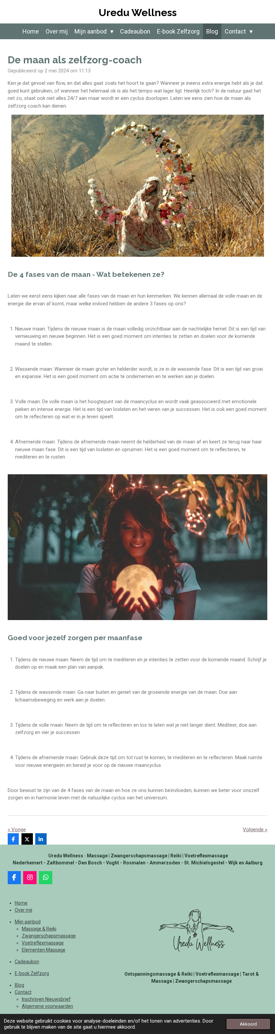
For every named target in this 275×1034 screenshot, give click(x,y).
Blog (19, 985)
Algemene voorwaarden (47, 1006)
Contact (23, 992)
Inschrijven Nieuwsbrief (46, 999)
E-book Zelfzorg (32, 973)
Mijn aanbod (28, 921)
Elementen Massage (43, 950)
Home (21, 903)
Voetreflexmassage (43, 943)
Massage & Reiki (39, 928)
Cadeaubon (27, 961)
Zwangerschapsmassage (49, 935)
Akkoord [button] (248, 1024)
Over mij (23, 910)
